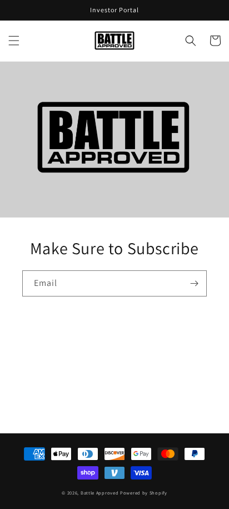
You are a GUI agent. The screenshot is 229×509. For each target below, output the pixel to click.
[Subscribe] (194, 283)
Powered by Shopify (143, 493)
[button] (14, 40)
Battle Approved (100, 493)
